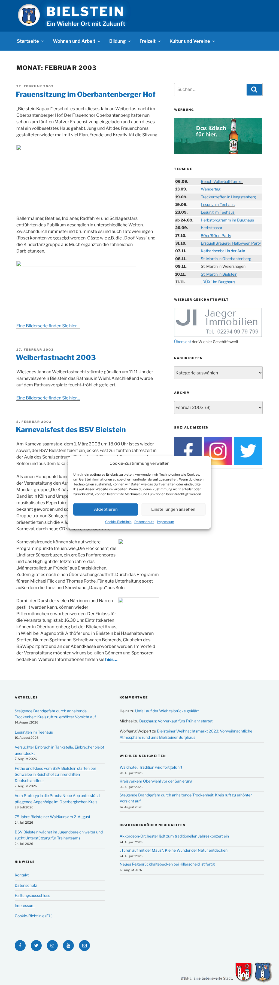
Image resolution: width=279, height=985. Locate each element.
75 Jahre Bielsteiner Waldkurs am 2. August (52, 816)
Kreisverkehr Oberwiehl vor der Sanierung (156, 781)
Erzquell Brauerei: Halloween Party (231, 243)
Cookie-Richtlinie (118, 521)
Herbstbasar (211, 227)
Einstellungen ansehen (173, 509)
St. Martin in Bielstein (219, 274)
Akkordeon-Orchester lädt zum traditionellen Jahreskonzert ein (174, 836)
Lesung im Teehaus (218, 204)
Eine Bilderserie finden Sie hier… (48, 325)
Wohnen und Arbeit (74, 41)
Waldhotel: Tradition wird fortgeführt (151, 767)
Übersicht (182, 341)
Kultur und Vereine (189, 41)
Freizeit (148, 41)
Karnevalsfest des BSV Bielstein (71, 429)
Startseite (28, 41)
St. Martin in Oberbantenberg (226, 258)
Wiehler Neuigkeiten (143, 756)
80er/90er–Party (216, 235)
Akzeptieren (106, 509)
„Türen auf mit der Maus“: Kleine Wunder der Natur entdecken (174, 850)
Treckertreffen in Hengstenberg (228, 197)
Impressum (165, 521)
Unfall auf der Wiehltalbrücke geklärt (167, 711)
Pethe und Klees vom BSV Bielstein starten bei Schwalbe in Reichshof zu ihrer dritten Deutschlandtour (55, 774)
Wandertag (210, 189)
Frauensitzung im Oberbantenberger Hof (86, 94)
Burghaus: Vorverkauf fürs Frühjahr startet (176, 721)
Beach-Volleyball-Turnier (222, 181)
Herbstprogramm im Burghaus (227, 220)
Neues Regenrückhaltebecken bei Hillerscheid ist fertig (167, 864)
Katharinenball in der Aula (223, 250)
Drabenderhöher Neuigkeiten (153, 825)
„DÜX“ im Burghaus (218, 281)
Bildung (117, 41)
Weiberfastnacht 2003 (56, 357)
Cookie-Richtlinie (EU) (34, 915)
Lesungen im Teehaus (34, 732)
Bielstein (85, 11)
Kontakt (22, 875)
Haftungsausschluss (32, 895)
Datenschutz (144, 521)
